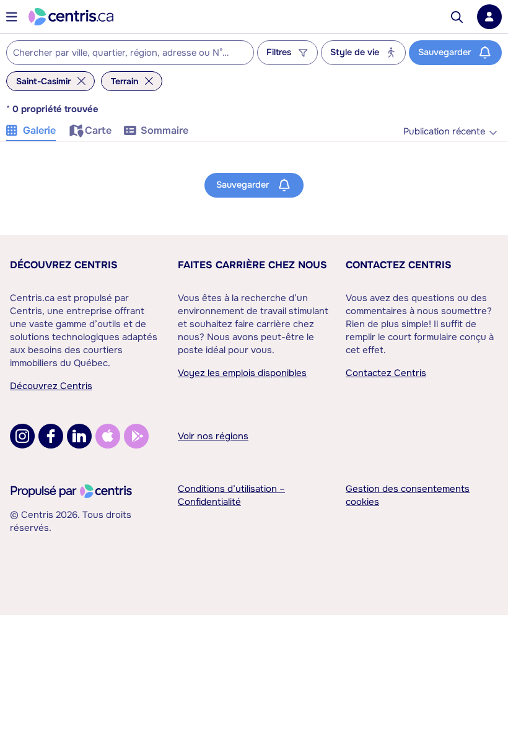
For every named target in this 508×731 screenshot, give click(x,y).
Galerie (39, 130)
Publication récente (444, 132)
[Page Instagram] (22, 436)
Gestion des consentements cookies (408, 495)
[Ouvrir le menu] (12, 16)
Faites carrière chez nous (252, 264)
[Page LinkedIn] (79, 436)
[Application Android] (136, 436)
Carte (98, 130)
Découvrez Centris (64, 264)
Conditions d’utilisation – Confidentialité (231, 495)
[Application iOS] (107, 436)
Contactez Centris (399, 264)
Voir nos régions (213, 436)
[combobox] (130, 52)
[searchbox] (122, 53)
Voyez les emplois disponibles (242, 373)
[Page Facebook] (50, 436)
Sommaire (164, 130)
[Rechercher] (457, 17)
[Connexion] (489, 16)
